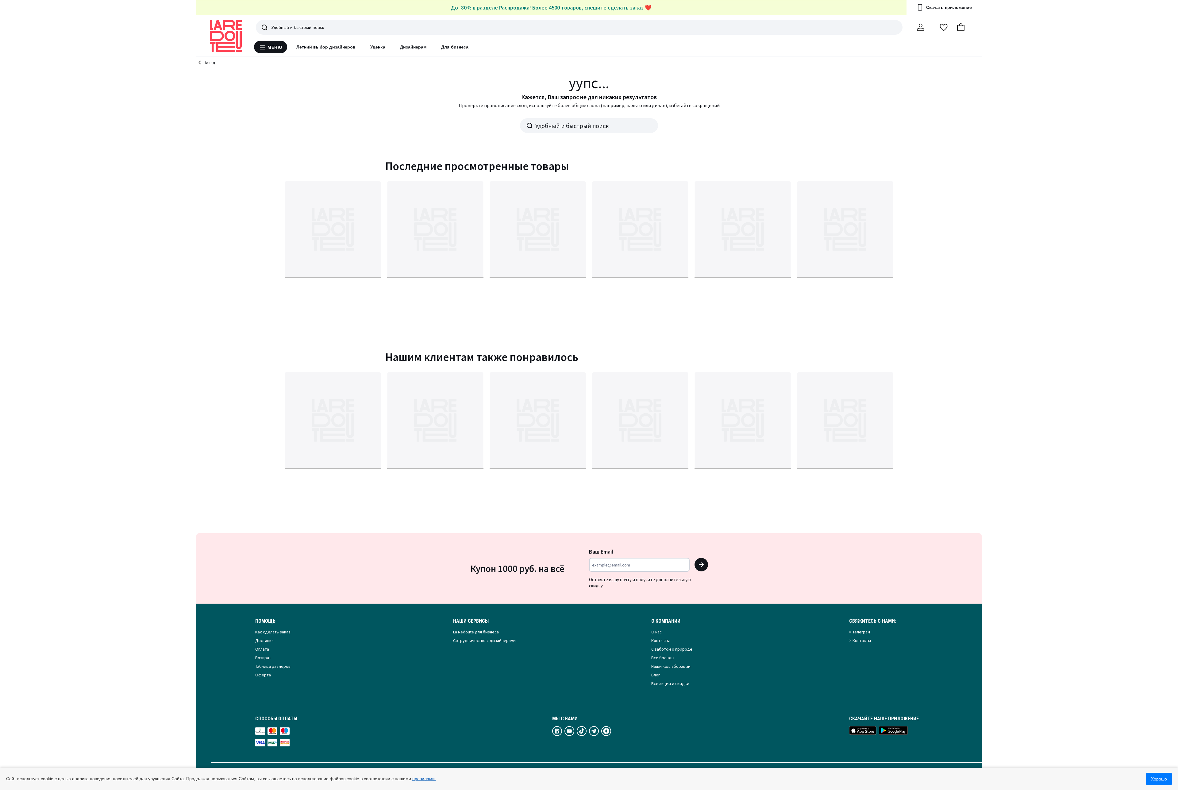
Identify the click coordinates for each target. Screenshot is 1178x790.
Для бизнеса (454, 47)
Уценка (377, 47)
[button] (960, 27)
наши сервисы (471, 621)
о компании (665, 621)
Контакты (660, 640)
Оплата (262, 649)
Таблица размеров (273, 666)
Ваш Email (601, 551)
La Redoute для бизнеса (476, 632)
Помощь (265, 621)
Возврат (263, 657)
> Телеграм (859, 632)
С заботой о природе (671, 649)
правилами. (424, 778)
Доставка (264, 640)
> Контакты (860, 640)
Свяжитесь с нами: (872, 621)
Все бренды (662, 657)
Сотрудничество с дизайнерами (484, 640)
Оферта (263, 675)
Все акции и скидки (670, 683)
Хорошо (1159, 778)
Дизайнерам (413, 47)
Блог (655, 675)
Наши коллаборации (671, 666)
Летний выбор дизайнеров (326, 47)
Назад (209, 62)
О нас (656, 632)
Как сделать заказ (273, 632)
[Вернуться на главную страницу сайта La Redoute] (226, 36)
